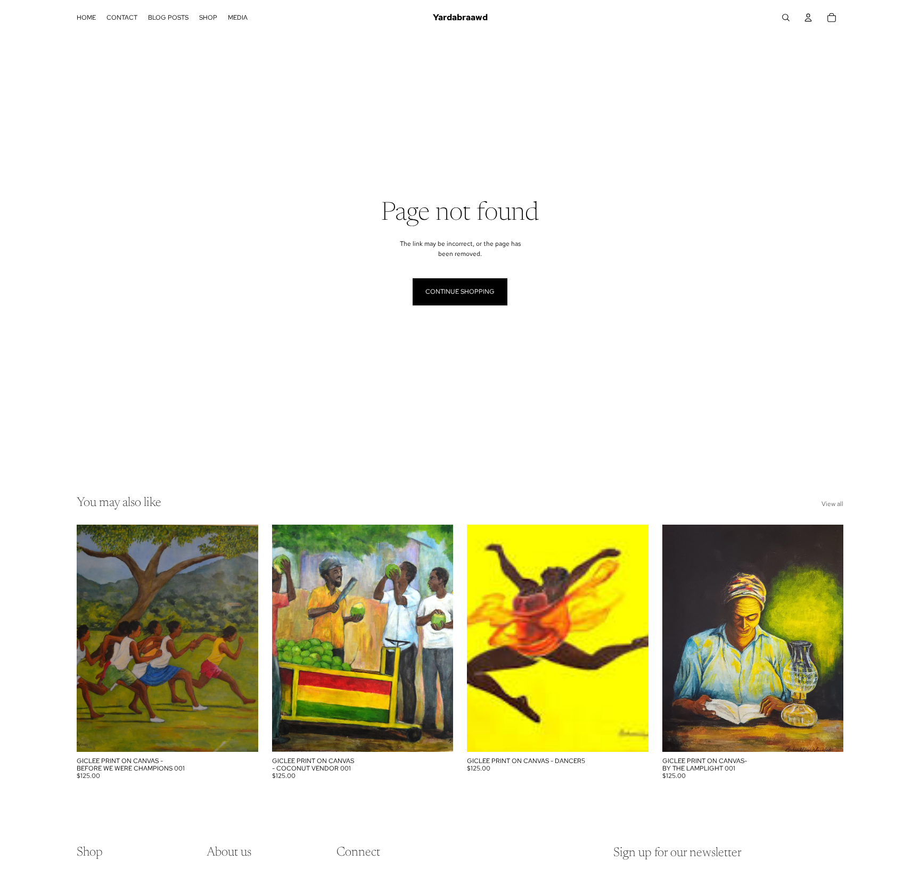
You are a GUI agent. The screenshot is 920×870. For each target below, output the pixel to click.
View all (832, 504)
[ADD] (241, 735)
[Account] (808, 17)
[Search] (786, 17)
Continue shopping (460, 291)
